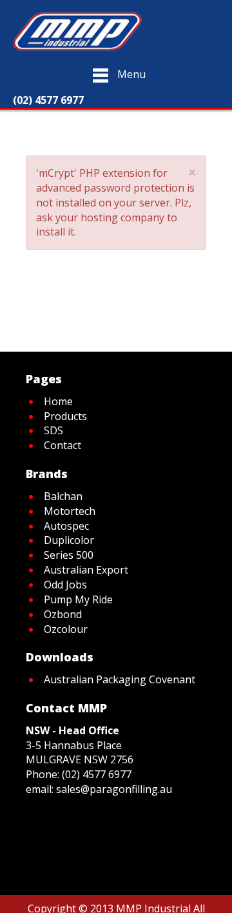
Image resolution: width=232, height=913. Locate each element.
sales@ (73, 789)
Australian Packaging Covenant (119, 679)
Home (83, 117)
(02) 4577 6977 (96, 774)
